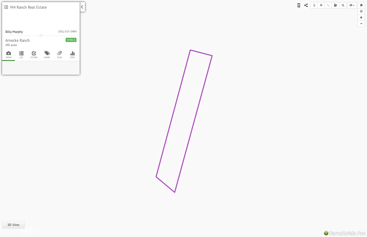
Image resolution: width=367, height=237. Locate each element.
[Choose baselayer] (352, 5)
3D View (13, 225)
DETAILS (71, 39)
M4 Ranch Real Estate (28, 7)
